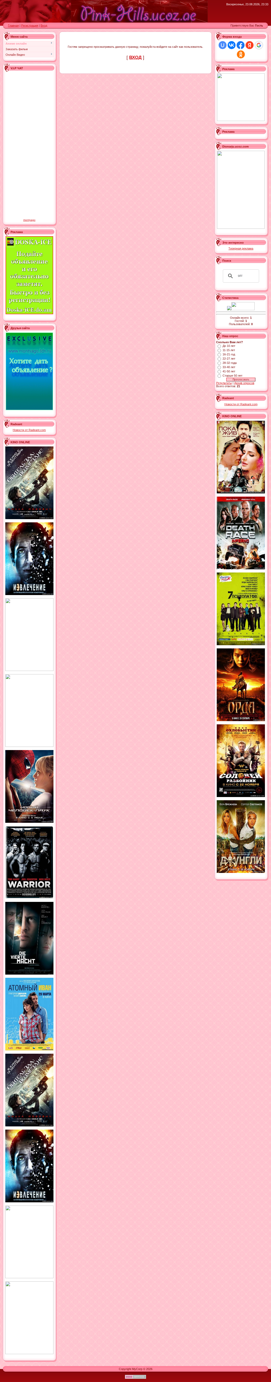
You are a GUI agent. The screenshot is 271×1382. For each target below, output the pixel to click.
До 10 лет (229, 345)
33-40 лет (229, 367)
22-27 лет (229, 358)
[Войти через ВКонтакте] (232, 45)
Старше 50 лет (232, 375)
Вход (43, 25)
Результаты (224, 383)
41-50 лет (229, 371)
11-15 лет (229, 350)
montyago (29, 219)
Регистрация (29, 25)
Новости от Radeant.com (29, 430)
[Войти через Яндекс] (250, 45)
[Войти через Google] (259, 45)
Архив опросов (244, 383)
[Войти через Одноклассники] (241, 54)
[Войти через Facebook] (241, 45)
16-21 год (229, 354)
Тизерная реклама (240, 248)
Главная (13, 25)
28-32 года (230, 362)
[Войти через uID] (223, 45)
